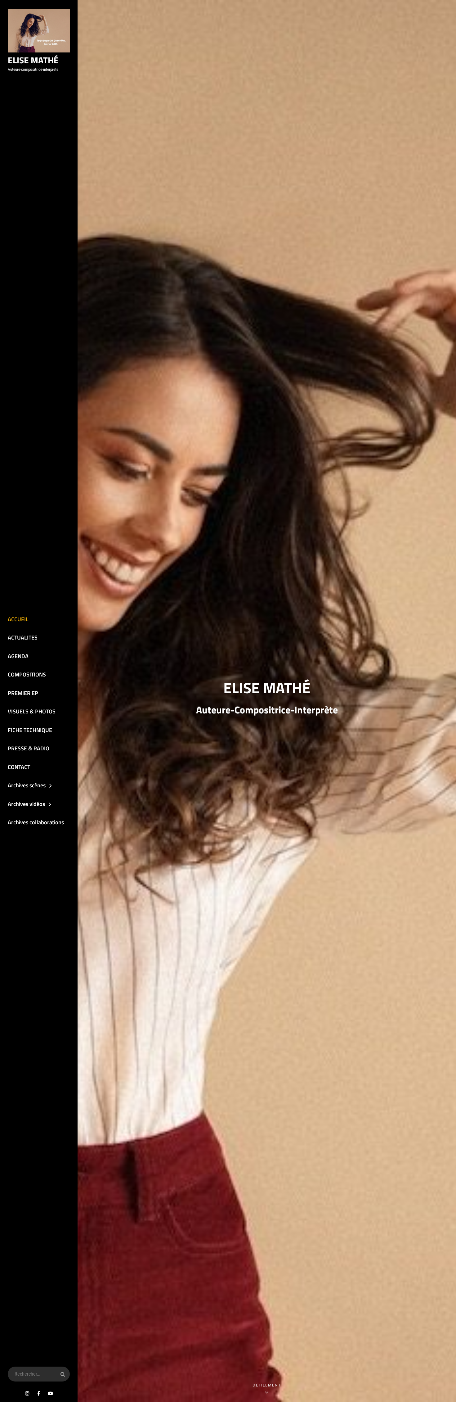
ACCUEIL (18, 619)
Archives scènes (27, 785)
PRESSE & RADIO (28, 748)
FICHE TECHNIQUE (30, 730)
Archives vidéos (26, 804)
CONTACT (19, 767)
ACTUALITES (23, 637)
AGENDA (18, 656)
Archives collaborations (36, 822)
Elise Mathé (33, 60)
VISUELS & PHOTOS (32, 711)
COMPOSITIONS (27, 674)
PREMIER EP (23, 693)
